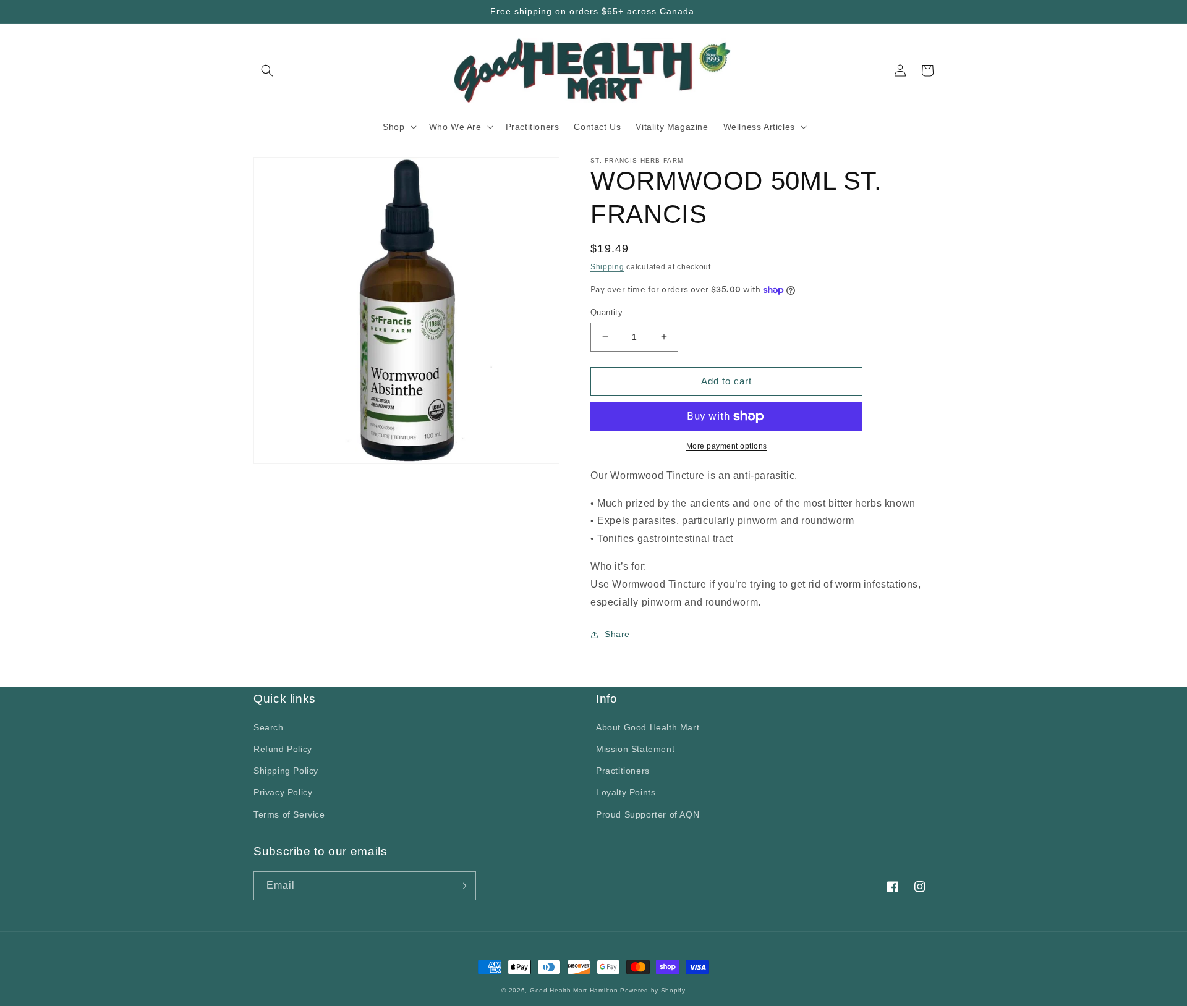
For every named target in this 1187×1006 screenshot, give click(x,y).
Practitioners (623, 771)
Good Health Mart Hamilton (575, 990)
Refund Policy (282, 749)
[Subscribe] (461, 885)
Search (268, 727)
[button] (267, 70)
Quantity (606, 312)
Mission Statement (635, 749)
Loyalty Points (625, 792)
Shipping (607, 267)
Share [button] (617, 634)
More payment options (726, 446)
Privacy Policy (282, 792)
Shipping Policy (285, 771)
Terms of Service (289, 814)
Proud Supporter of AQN (647, 814)
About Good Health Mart (647, 727)
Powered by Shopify (653, 990)
